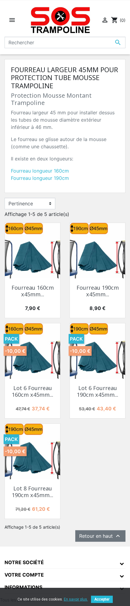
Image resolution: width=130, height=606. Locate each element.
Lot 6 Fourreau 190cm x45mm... (97, 391)
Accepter (101, 599)
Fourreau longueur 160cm (40, 171)
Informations (23, 587)
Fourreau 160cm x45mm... (32, 291)
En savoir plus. (76, 599)
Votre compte (24, 575)
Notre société (24, 562)
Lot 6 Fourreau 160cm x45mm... (32, 391)
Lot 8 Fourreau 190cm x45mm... (32, 492)
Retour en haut (100, 536)
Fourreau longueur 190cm (40, 178)
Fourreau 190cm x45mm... (97, 291)
